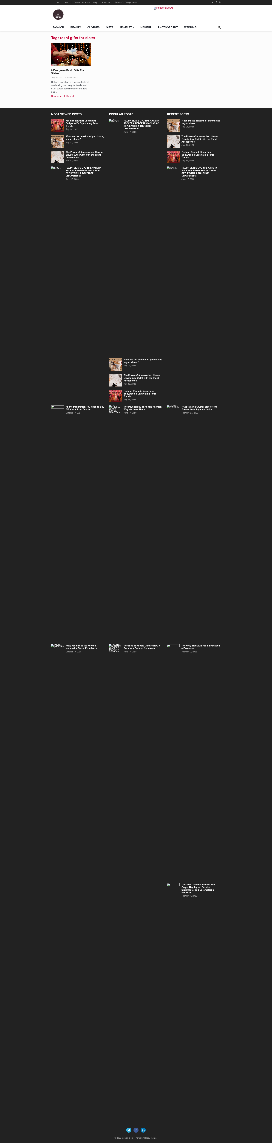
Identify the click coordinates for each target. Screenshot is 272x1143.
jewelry (126, 27)
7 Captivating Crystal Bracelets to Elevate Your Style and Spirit (199, 408)
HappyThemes (151, 1137)
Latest (66, 2)
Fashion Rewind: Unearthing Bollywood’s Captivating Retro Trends (82, 123)
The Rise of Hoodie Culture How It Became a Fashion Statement (142, 647)
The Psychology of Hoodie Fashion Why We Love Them (143, 408)
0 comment (72, 77)
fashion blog (127, 1137)
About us (106, 2)
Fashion (58, 27)
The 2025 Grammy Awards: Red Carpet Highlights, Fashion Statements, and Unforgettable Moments (198, 888)
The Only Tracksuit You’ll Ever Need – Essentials (200, 647)
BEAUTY (75, 27)
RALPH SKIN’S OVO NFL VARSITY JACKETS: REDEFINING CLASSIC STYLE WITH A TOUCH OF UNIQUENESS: (84, 171)
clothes (93, 27)
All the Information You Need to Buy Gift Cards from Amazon (85, 408)
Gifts (109, 27)
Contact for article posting (85, 2)
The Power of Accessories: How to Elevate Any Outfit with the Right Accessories (84, 154)
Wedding (190, 27)
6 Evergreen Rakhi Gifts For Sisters (67, 71)
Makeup (146, 27)
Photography (168, 27)
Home (56, 2)
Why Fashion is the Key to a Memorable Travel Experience (81, 647)
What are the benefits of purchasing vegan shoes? (85, 138)
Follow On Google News (126, 2)
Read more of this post (62, 96)
